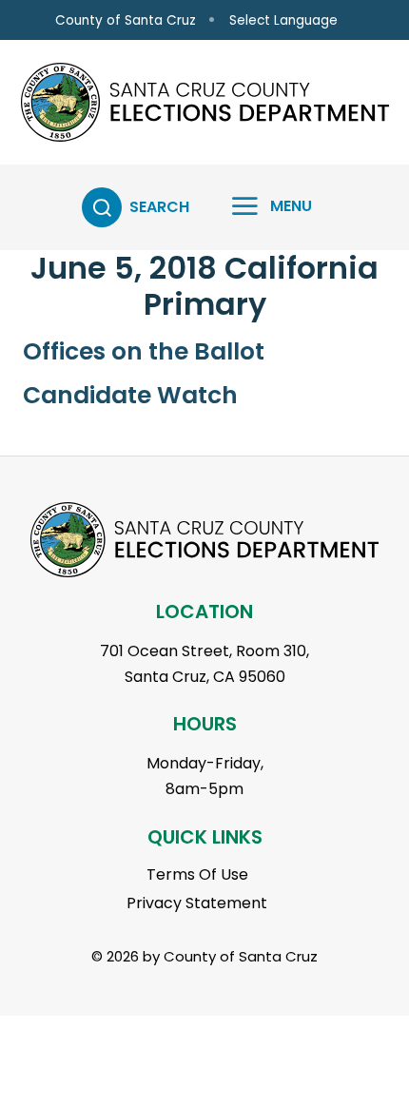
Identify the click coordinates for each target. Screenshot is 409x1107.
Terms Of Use (197, 874)
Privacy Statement (197, 903)
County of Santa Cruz (125, 20)
